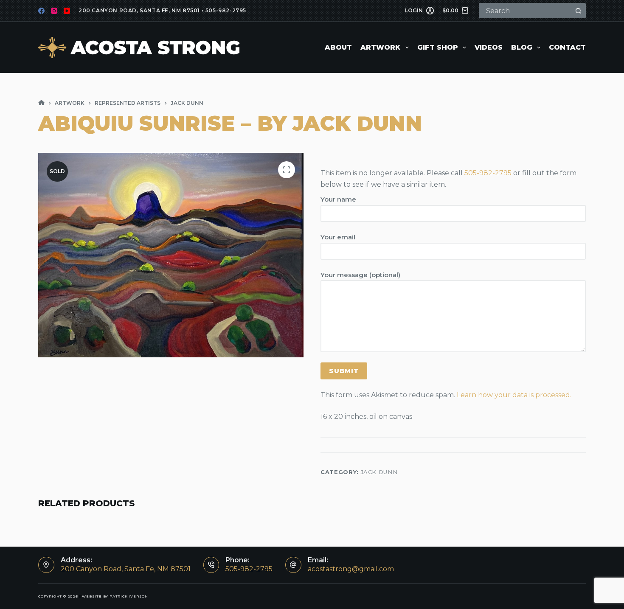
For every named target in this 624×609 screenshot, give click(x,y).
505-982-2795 (225, 10)
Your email (337, 237)
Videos (489, 47)
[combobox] (525, 10)
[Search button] (578, 10)
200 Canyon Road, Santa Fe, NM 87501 (139, 10)
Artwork (380, 47)
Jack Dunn (379, 472)
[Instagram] (54, 11)
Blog (521, 47)
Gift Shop (437, 47)
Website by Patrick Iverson (115, 596)
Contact (567, 47)
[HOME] (41, 103)
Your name (338, 199)
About (338, 47)
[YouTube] (67, 11)
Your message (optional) (360, 275)
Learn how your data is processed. (514, 395)
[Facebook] (41, 11)
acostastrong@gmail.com (351, 569)
